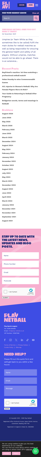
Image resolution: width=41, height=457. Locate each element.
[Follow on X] (16, 340)
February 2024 (8, 153)
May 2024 (6, 149)
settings (29, 449)
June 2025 (6, 133)
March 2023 (7, 181)
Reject (16, 453)
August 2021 (7, 221)
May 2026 (6, 122)
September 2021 (9, 217)
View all (35, 13)
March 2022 (7, 201)
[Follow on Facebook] (4, 340)
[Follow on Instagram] (10, 340)
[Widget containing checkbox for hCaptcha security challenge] (18, 292)
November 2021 (8, 213)
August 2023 (7, 169)
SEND (7, 408)
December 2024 (9, 141)
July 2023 (6, 173)
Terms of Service (10, 345)
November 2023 (9, 161)
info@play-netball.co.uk (16, 331)
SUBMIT (5, 297)
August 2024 (7, 145)
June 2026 (6, 118)
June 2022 (6, 193)
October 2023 (8, 165)
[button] (35, 451)
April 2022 (6, 197)
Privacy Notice (23, 345)
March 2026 (7, 126)
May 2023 (6, 177)
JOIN (31, 5)
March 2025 (7, 137)
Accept (6, 453)
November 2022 (9, 185)
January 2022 (8, 205)
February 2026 (8, 130)
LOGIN (21, 5)
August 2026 (7, 114)
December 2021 (8, 209)
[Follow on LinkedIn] (21, 340)
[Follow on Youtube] (33, 340)
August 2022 (7, 189)
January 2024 (8, 157)
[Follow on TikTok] (27, 340)
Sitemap (18, 347)
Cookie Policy (8, 347)
